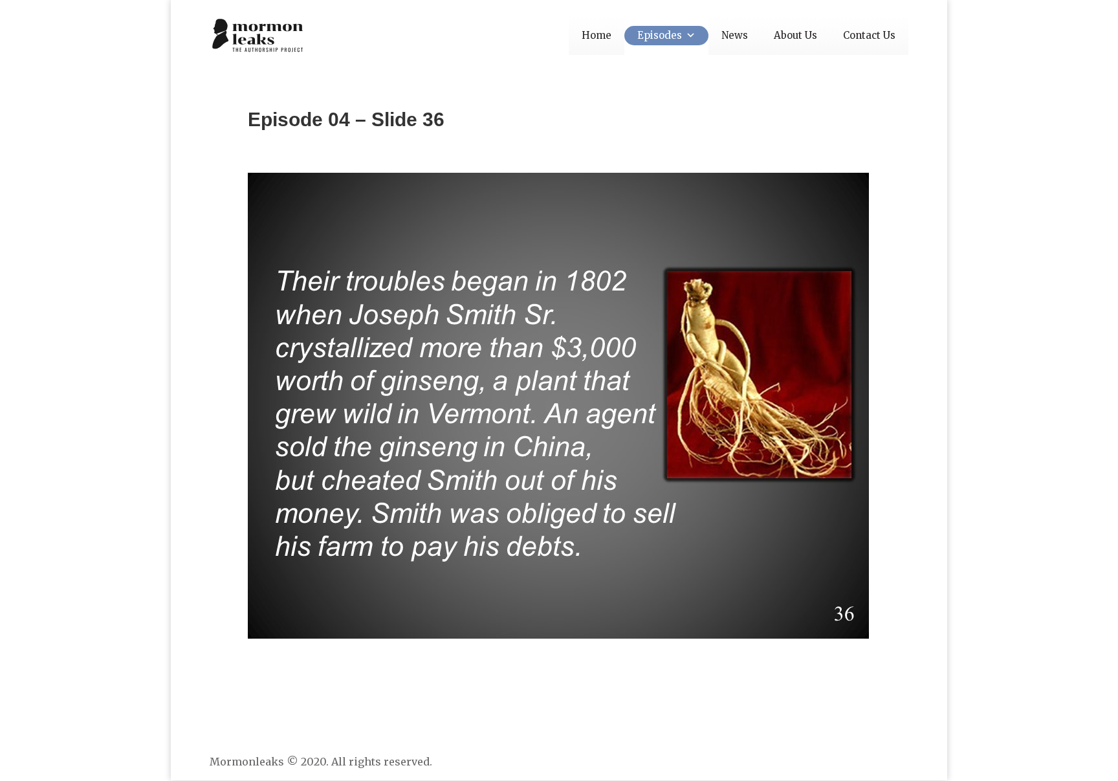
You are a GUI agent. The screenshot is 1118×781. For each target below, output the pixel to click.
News (734, 35)
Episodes (659, 35)
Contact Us (869, 35)
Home (596, 35)
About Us (795, 35)
